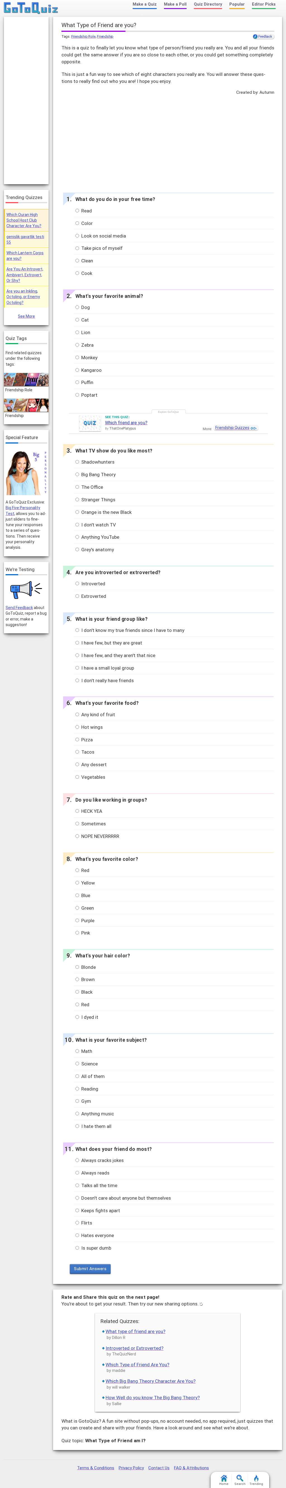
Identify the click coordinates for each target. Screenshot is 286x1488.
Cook (86, 273)
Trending (256, 1484)
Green (87, 908)
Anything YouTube (99, 537)
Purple (87, 920)
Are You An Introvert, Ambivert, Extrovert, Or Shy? (24, 275)
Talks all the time (98, 1185)
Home (223, 1484)
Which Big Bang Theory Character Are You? (151, 1381)
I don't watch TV (98, 525)
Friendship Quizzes (232, 427)
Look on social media (103, 236)
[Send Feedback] (26, 590)
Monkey (88, 357)
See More (26, 316)
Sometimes (93, 823)
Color (86, 223)
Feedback (265, 37)
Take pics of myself (101, 248)
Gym (85, 1101)
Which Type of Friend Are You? (137, 1364)
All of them (92, 1076)
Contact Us (159, 1467)
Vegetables (92, 777)
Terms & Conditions (95, 1467)
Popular (237, 4)
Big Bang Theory (98, 474)
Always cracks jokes (102, 1160)
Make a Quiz (145, 4)
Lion (85, 332)
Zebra (87, 345)
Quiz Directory (208, 4)
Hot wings (91, 727)
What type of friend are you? (135, 1331)
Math (86, 1051)
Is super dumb (95, 1248)
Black (86, 992)
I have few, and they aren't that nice (117, 655)
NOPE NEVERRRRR (99, 836)
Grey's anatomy (97, 549)
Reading (89, 1089)
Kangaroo (91, 370)
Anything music (97, 1113)
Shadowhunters (97, 462)
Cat (84, 320)
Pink (85, 933)
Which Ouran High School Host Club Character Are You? (23, 220)
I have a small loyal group (107, 668)
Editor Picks (264, 4)
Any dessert (93, 764)
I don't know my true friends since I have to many (132, 630)
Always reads (94, 1173)
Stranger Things (97, 499)
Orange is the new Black (106, 512)
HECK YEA (91, 811)
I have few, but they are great (111, 643)
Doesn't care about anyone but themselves (125, 1198)
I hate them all (95, 1126)
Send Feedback (19, 607)
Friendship (105, 36)
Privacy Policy (131, 1467)
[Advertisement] (167, 142)
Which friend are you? (126, 422)
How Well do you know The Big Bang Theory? (153, 1397)
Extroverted (93, 596)
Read (86, 211)
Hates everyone (97, 1235)
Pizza (86, 739)
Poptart (88, 395)
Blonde (88, 967)
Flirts (86, 1223)
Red (84, 870)
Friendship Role (83, 36)
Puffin (86, 382)
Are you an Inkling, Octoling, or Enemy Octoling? (23, 297)
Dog (85, 307)
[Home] (31, 8)
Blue (85, 895)
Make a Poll (175, 4)
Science (89, 1064)
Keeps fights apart (100, 1210)
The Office (91, 487)
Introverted (92, 583)
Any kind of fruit (97, 714)
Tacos (87, 752)
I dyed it (89, 1017)
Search (240, 1484)
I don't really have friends (107, 680)
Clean (86, 260)
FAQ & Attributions (191, 1467)
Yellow (87, 883)
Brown (87, 979)
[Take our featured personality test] (26, 472)
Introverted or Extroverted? (134, 1348)
